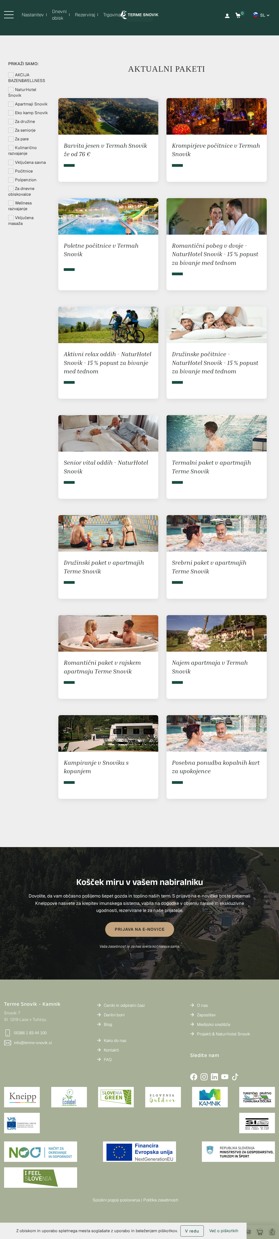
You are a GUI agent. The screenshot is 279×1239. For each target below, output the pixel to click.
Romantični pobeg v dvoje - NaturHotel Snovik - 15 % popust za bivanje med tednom (215, 254)
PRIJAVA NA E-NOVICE (140, 929)
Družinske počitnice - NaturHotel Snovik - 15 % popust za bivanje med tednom (215, 362)
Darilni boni (114, 1014)
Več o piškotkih (223, 1230)
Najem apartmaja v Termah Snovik (210, 667)
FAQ (108, 1059)
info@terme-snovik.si (33, 1042)
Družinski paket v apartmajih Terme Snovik (104, 567)
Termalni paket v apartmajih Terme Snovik (211, 467)
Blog (108, 1024)
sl (262, 15)
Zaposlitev (206, 1014)
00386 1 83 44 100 (30, 1033)
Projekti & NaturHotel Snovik (223, 1033)
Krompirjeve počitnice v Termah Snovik (216, 150)
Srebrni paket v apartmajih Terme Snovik (209, 567)
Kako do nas (115, 1040)
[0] (238, 15)
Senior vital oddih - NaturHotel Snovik (106, 467)
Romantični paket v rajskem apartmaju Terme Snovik (102, 667)
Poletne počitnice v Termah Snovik (101, 250)
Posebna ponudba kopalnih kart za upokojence (216, 767)
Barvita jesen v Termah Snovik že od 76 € (105, 150)
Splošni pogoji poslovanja (116, 1199)
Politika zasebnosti (160, 1199)
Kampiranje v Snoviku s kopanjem (96, 767)
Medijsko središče (213, 1024)
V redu (192, 1231)
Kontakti (111, 1050)
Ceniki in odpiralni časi (124, 1005)
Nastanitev (33, 15)
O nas (202, 1005)
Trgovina (112, 15)
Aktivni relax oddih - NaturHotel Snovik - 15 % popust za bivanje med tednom (107, 362)
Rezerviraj (85, 15)
